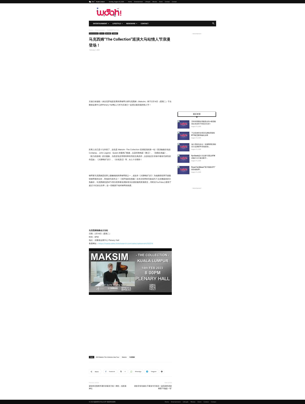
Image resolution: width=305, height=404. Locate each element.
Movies (154, 1)
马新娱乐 (115, 33)
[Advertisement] (109, 126)
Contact (174, 1)
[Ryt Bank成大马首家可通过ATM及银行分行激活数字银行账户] (183, 158)
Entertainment (138, 1)
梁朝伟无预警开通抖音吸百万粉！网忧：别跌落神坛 (107, 387)
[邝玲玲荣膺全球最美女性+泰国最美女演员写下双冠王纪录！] (183, 124)
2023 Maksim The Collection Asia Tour (107, 357)
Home (130, 1)
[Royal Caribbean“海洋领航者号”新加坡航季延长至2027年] (183, 170)
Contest (167, 1)
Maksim (124, 357)
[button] (213, 24)
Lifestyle (147, 1)
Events (102, 33)
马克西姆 (132, 357)
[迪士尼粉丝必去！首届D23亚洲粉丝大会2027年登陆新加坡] (183, 147)
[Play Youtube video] (130, 271)
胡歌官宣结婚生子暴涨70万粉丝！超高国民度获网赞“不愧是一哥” (153, 387)
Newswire (130, 23)
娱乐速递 (108, 33)
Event (161, 1)
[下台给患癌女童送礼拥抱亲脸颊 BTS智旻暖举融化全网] (183, 136)
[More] (161, 371)
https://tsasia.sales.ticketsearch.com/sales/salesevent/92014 (125, 243)
